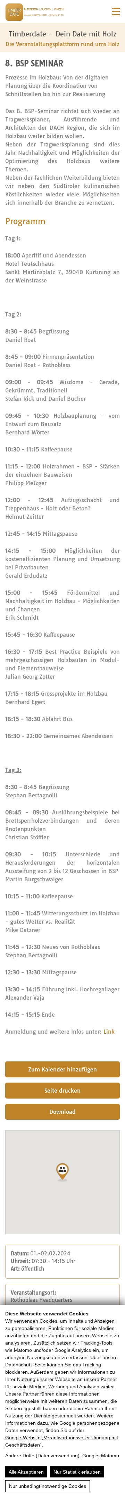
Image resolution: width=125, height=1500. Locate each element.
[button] (62, 1172)
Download (62, 1111)
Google (90, 1455)
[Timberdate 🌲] (34, 13)
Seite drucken (62, 1090)
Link (109, 1031)
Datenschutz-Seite (25, 1364)
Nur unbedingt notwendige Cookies (47, 1486)
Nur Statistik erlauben (77, 1472)
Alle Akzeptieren (26, 1472)
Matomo (110, 1455)
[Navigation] (116, 11)
